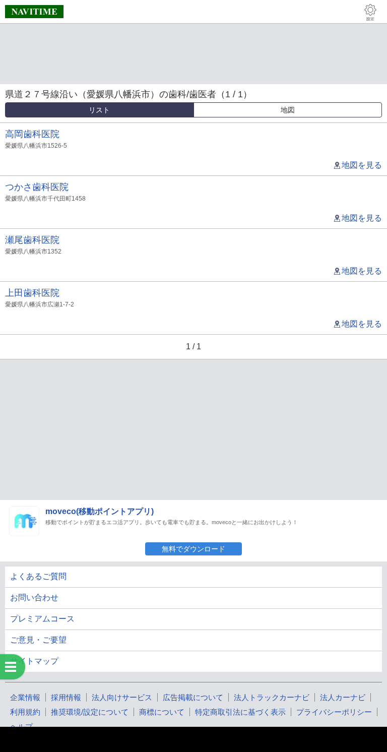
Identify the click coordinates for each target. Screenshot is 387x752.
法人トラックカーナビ (271, 697)
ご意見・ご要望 (38, 640)
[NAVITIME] (34, 11)
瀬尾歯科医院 (32, 240)
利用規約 (25, 712)
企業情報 (25, 697)
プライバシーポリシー (334, 712)
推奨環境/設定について (89, 712)
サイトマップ (34, 661)
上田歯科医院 (32, 293)
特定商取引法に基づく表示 (240, 712)
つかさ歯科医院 (37, 187)
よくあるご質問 (38, 576)
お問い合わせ (34, 597)
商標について (161, 712)
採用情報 (66, 697)
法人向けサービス (122, 697)
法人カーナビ (342, 697)
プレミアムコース (42, 618)
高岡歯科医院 (32, 134)
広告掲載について (193, 697)
